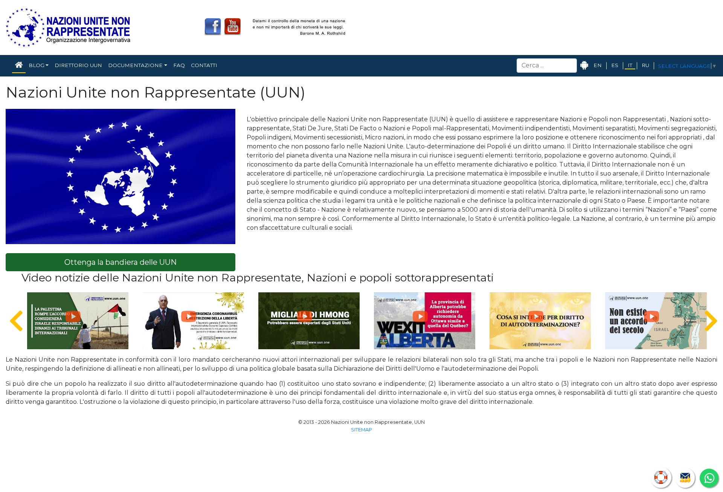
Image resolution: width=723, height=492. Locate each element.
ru (645, 65)
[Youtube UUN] (232, 26)
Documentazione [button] (135, 65)
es (614, 65)
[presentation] (11, 321)
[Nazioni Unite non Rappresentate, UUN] (68, 27)
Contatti (204, 65)
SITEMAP (361, 429)
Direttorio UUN (78, 65)
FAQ (179, 65)
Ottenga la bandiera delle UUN (120, 262)
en (597, 65)
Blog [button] (36, 65)
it (630, 65)
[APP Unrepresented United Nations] (584, 65)
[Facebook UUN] (213, 26)
